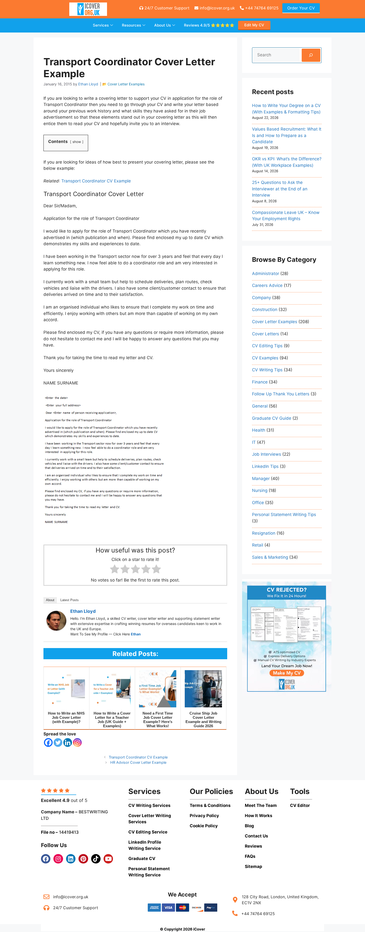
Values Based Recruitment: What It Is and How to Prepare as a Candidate (286, 135)
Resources (131, 25)
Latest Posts (69, 600)
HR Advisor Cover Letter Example (138, 762)
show (77, 142)
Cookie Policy (204, 825)
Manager (261, 478)
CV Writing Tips (267, 369)
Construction (264, 309)
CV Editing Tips (267, 345)
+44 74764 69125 (261, 7)
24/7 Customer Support (166, 7)
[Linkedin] (67, 742)
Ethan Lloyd (83, 611)
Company (261, 297)
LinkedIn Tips (265, 466)
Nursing (259, 490)
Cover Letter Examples (126, 84)
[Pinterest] (83, 858)
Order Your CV (301, 7)
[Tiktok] (96, 858)
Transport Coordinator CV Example (96, 180)
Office (258, 502)
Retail (257, 545)
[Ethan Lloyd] (56, 629)
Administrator (265, 273)
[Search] (311, 55)
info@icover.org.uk (216, 7)
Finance (260, 382)
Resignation (263, 533)
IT (254, 442)
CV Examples (265, 357)
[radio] (114, 570)
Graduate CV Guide (271, 418)
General (260, 406)
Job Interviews (266, 454)
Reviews (209, 25)
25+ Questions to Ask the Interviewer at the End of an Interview (279, 189)
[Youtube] (108, 858)
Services (101, 25)
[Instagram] (77, 742)
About (50, 600)
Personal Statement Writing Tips (284, 514)
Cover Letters (265, 333)
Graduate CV (141, 858)
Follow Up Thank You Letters (280, 393)
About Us (162, 25)
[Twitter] (58, 742)
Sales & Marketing (270, 557)
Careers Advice (267, 285)
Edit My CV (254, 25)
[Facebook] (48, 742)
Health (258, 430)
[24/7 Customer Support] (46, 908)
